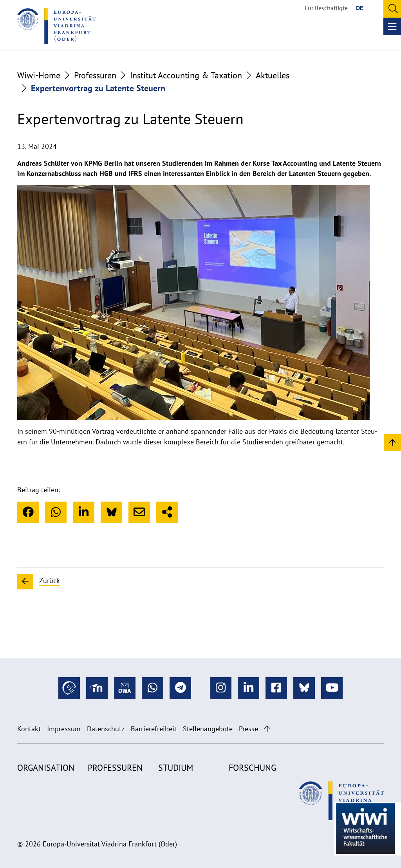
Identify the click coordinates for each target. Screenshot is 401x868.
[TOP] (392, 442)
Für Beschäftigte (326, 8)
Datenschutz (106, 728)
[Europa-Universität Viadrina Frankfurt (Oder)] (56, 26)
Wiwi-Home (38, 75)
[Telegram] (180, 688)
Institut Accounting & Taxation (186, 75)
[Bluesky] (111, 512)
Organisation (45, 767)
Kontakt (29, 728)
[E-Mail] (139, 512)
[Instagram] (220, 688)
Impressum (64, 728)
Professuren (95, 75)
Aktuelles (272, 75)
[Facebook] (28, 512)
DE (359, 8)
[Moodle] (97, 688)
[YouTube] (332, 688)
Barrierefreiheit (154, 728)
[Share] (167, 512)
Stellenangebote (208, 728)
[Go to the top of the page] (267, 728)
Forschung (252, 767)
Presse (248, 728)
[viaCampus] (69, 688)
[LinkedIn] (83, 512)
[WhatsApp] (56, 512)
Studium (175, 767)
